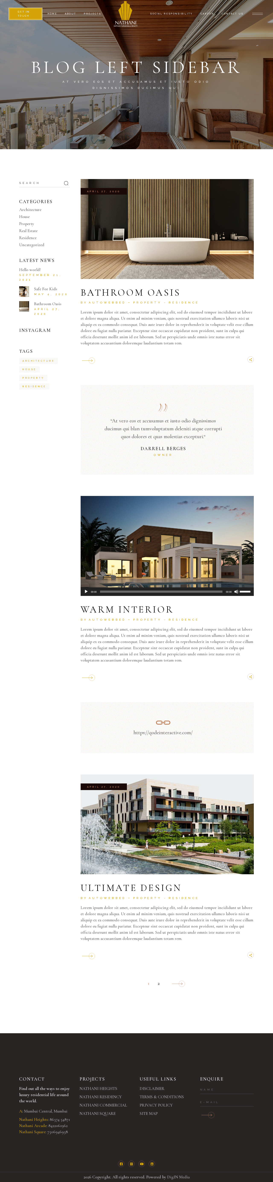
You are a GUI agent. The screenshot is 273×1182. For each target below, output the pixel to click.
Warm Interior (127, 609)
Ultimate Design (131, 888)
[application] (167, 591)
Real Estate (28, 230)
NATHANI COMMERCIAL (103, 1105)
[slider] (246, 591)
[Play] (86, 592)
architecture (38, 361)
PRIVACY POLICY (156, 1105)
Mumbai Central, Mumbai (45, 1111)
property (33, 378)
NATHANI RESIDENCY (101, 1097)
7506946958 (57, 1131)
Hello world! (30, 269)
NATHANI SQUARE (98, 1113)
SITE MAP (149, 1113)
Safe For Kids (45, 289)
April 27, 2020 (104, 191)
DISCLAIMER (152, 1088)
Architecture (30, 209)
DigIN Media (178, 1177)
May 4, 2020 (51, 294)
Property (147, 302)
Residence (184, 302)
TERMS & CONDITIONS (162, 1097)
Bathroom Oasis (131, 292)
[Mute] (236, 592)
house (29, 369)
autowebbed (107, 302)
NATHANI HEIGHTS (98, 1088)
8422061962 (58, 1125)
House (24, 216)
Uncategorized (31, 244)
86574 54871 (60, 1119)
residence (34, 386)
